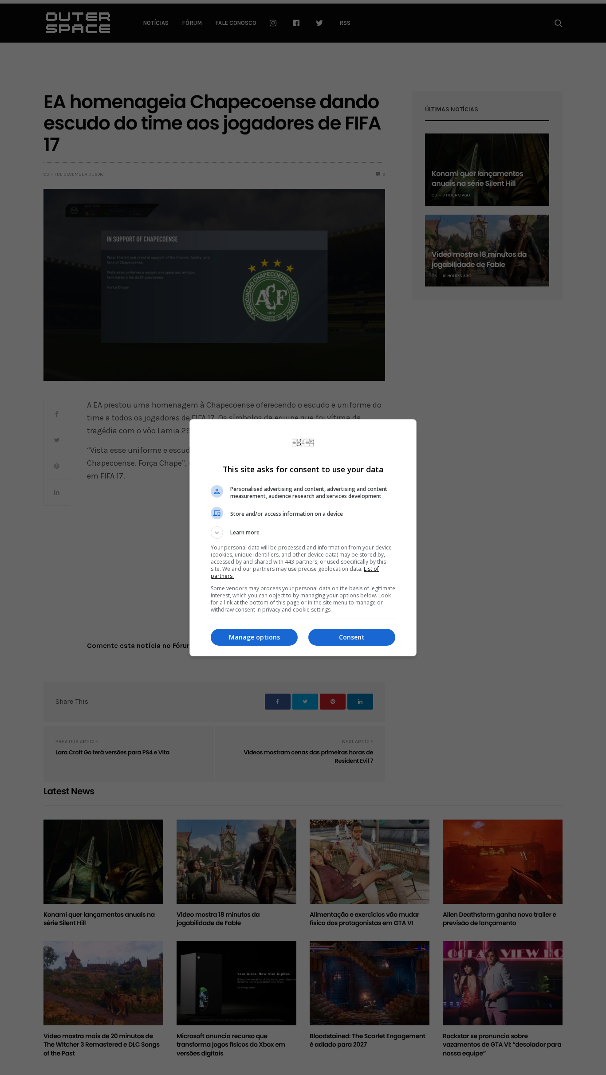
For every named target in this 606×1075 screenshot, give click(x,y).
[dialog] (303, 537)
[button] (303, 532)
